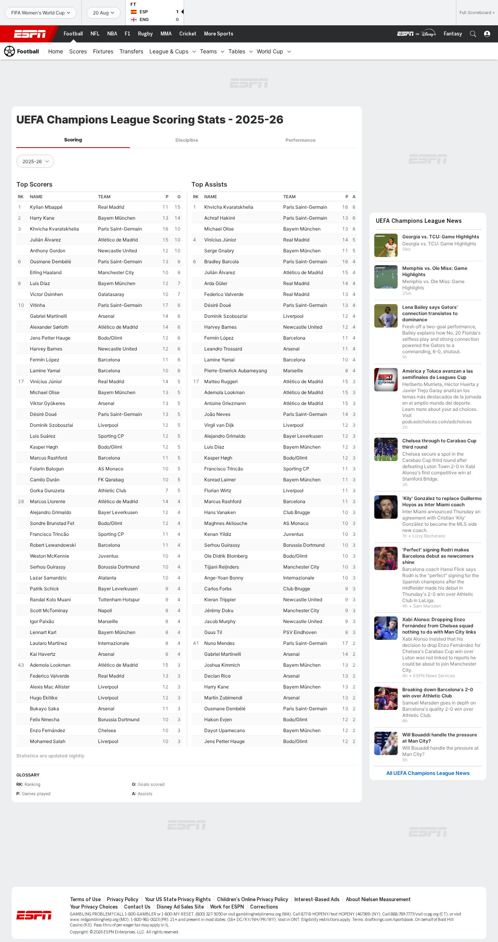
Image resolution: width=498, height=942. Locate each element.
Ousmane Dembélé (50, 261)
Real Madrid (111, 207)
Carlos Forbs (217, 589)
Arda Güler (215, 283)
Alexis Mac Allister (50, 687)
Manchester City (116, 272)
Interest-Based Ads (317, 899)
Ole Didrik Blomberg (225, 556)
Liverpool (108, 425)
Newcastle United (117, 251)
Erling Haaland (45, 272)
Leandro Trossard (223, 349)
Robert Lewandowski (53, 545)
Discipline (186, 140)
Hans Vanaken (220, 512)
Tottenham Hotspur (119, 599)
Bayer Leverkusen (118, 512)
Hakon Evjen (218, 719)
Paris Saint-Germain (120, 229)
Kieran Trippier (220, 599)
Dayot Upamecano (224, 730)
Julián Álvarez (45, 240)
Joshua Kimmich (222, 665)
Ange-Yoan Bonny (224, 578)
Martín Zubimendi (223, 698)
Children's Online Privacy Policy (252, 899)
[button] (473, 34)
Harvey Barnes (46, 349)
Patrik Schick (44, 589)
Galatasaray (111, 294)
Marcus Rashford (48, 458)
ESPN (30, 33)
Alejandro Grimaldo (50, 512)
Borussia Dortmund (118, 567)
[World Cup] (289, 51)
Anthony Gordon (47, 251)
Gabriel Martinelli (48, 316)
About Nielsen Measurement (378, 899)
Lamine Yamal (45, 370)
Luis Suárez (43, 436)
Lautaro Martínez (48, 643)
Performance (301, 140)
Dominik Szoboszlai (51, 425)
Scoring (73, 140)
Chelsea (107, 730)
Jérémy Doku (218, 610)
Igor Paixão (42, 621)
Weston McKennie (49, 556)
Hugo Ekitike (44, 698)
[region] (99, 469)
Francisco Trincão (49, 534)
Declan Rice (217, 676)
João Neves (217, 414)
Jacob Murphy (220, 621)
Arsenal (106, 316)
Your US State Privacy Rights (178, 899)
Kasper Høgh (44, 447)
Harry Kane (42, 218)
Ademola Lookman (50, 665)
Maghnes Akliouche (225, 523)
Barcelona (109, 360)
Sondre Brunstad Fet (52, 523)
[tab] (73, 140)
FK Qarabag (111, 479)
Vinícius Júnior (46, 381)
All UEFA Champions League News (428, 773)
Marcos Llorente (47, 501)
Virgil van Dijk (219, 425)
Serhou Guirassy (48, 567)
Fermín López (45, 360)
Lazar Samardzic (48, 578)
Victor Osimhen (46, 294)
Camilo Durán (45, 479)
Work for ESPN (227, 907)
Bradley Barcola (221, 261)
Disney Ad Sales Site (180, 907)
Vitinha (37, 305)
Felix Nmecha (45, 719)
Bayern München (116, 218)
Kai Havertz (43, 654)
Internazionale (113, 643)
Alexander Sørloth (49, 327)
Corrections (264, 907)
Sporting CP (111, 436)
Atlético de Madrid (118, 240)
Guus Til (213, 632)
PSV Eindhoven (300, 632)
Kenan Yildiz (217, 534)
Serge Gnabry (219, 251)
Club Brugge (296, 512)
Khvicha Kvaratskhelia (54, 229)
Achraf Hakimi (219, 218)
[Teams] (222, 51)
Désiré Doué (43, 414)
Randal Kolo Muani (50, 599)
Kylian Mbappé (46, 207)
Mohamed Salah (47, 741)
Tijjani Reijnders (221, 567)
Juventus (108, 556)
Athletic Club (112, 490)
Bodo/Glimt (110, 338)
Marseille (108, 621)
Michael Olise (45, 392)
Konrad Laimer (220, 479)
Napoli (105, 610)
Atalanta (107, 578)
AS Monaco (110, 469)
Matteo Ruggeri (221, 381)
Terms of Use (85, 899)
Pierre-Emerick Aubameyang (235, 370)
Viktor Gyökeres (47, 403)
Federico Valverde (49, 676)
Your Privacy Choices (94, 907)
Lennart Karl (43, 632)
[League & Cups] (194, 51)
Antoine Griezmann (225, 403)
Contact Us (137, 907)
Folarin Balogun (47, 469)
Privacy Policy (123, 899)
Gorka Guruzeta (47, 490)
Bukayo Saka (44, 708)
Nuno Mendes (219, 643)
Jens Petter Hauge (50, 338)
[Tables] (251, 51)
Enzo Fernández (47, 730)
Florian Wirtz (217, 490)
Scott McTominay (49, 610)
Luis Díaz (40, 283)
